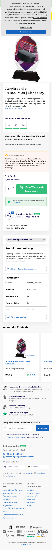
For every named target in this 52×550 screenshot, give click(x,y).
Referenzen (8, 518)
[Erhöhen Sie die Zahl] (13, 187)
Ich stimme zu (26, 32)
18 (16, 125)
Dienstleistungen (10, 502)
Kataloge (31, 502)
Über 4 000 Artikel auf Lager (20, 408)
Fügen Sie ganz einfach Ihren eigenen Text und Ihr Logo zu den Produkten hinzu (29, 390)
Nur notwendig (26, 28)
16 (9, 125)
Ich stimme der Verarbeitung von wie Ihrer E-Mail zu (25, 436)
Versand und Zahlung (12, 490)
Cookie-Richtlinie (40, 18)
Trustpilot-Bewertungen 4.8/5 (21, 415)
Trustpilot (17, 203)
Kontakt (6, 499)
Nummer (8, 189)
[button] (26, 269)
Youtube (29, 473)
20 (23, 125)
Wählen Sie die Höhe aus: (17, 118)
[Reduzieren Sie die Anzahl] (13, 190)
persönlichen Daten (16, 437)
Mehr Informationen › (14, 108)
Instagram (10, 476)
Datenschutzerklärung (13, 515)
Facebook (41, 473)
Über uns (31, 499)
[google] (41, 535)
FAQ (5, 511)
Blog (29, 505)
